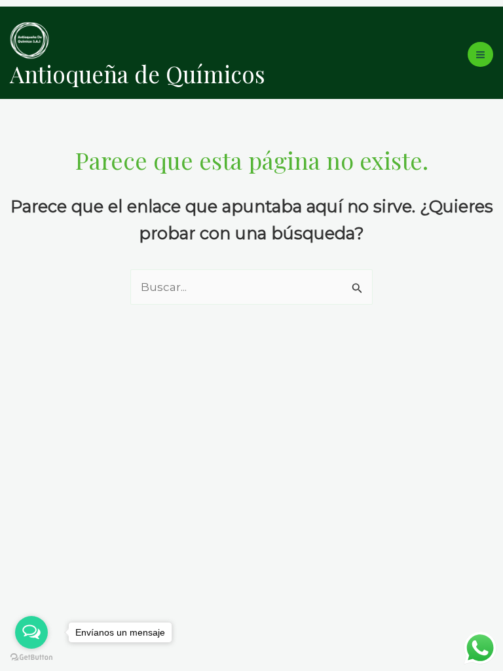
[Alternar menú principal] (480, 54)
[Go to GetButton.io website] (31, 657)
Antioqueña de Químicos (137, 73)
